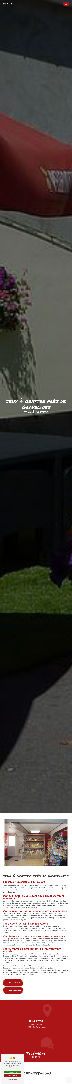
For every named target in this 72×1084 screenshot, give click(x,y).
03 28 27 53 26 (36, 1057)
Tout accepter (12, 1072)
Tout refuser (12, 1076)
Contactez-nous (15, 990)
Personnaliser (12, 1079)
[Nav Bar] (66, 4)
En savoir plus (14, 983)
